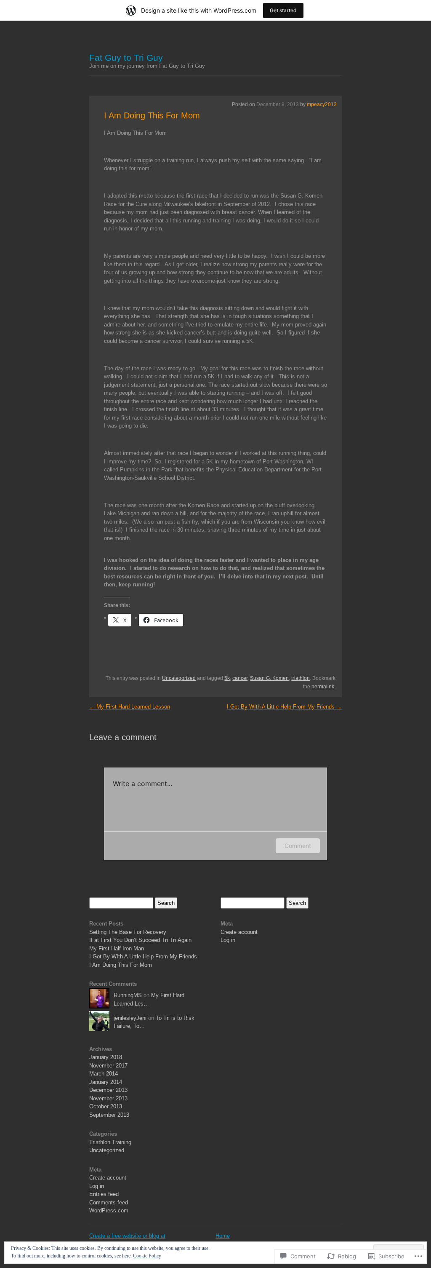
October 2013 (105, 1106)
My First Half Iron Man (116, 948)
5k (227, 678)
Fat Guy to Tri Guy (126, 57)
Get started (283, 10)
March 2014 (103, 1073)
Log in (96, 1186)
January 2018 (105, 1057)
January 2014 (105, 1082)
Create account (107, 1177)
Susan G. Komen (269, 678)
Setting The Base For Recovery (127, 932)
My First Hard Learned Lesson (129, 707)
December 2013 (108, 1090)
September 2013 (109, 1115)
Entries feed (104, 1194)
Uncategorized (179, 678)
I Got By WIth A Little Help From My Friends (284, 707)
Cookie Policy (147, 1256)
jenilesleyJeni (130, 1018)
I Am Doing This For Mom (152, 115)
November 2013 (108, 1098)
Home (223, 1236)
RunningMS (128, 995)
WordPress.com (108, 1210)
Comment (298, 845)
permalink (322, 687)
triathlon (300, 678)
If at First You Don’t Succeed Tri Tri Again (140, 940)
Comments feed (108, 1202)
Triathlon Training (110, 1142)
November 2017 (108, 1065)
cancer (239, 678)
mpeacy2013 (322, 104)
